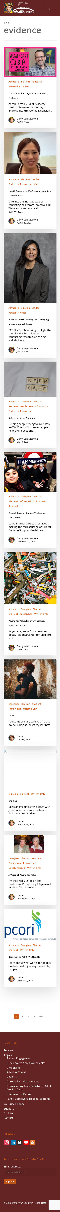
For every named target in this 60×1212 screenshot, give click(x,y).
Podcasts (37, 81)
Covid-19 (12, 1077)
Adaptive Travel (16, 1072)
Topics (8, 1055)
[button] (54, 8)
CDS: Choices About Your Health (26, 1063)
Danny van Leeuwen (27, 118)
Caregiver (25, 401)
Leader (35, 179)
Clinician (25, 307)
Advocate (13, 81)
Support (9, 1108)
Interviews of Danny (19, 1094)
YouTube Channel (14, 1104)
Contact (8, 1118)
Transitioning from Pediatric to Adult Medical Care (29, 1088)
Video (25, 86)
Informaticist (41, 406)
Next (41, 1016)
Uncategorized (16, 867)
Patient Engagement (19, 1058)
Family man (26, 406)
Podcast (8, 1050)
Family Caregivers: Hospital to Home (28, 1098)
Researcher (14, 86)
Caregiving (13, 1067)
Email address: (12, 1166)
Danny (20, 736)
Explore (8, 1113)
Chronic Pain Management (23, 1081)
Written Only (41, 613)
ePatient (25, 81)
